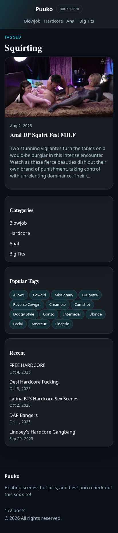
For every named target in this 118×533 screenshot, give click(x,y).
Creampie (57, 304)
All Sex (18, 295)
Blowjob (32, 21)
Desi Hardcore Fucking (34, 382)
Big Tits (86, 21)
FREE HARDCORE (27, 365)
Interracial (71, 314)
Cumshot (82, 304)
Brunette (90, 295)
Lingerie (62, 323)
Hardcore (53, 21)
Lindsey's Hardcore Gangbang (42, 432)
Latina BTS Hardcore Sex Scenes (43, 399)
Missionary (64, 295)
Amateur (39, 323)
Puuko (44, 9)
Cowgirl (39, 295)
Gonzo (48, 314)
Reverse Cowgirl (26, 304)
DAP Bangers (23, 415)
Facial (18, 323)
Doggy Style (23, 314)
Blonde (95, 314)
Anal (71, 21)
